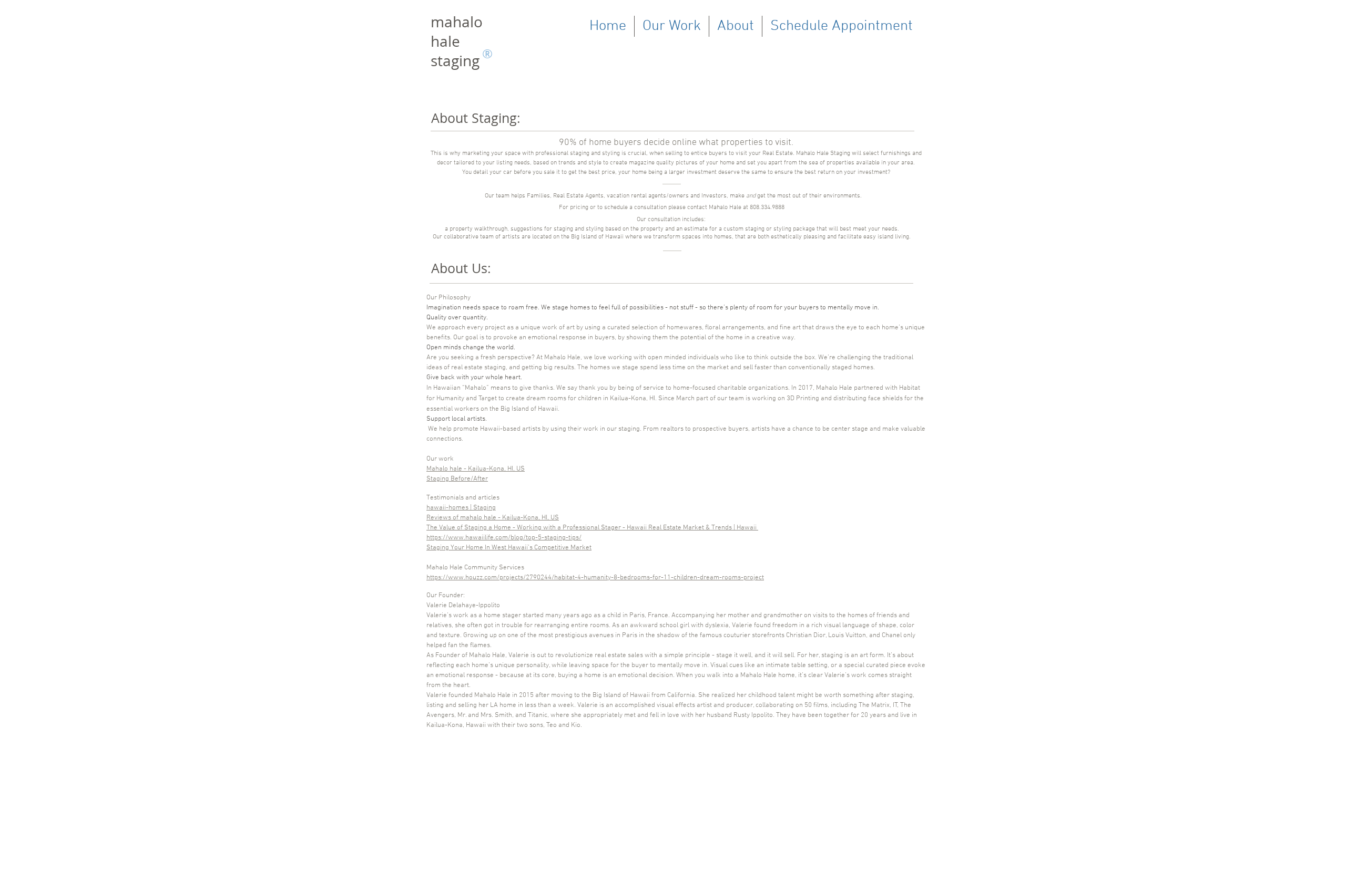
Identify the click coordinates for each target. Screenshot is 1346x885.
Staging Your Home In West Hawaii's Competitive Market (509, 548)
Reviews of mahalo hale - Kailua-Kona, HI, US (492, 518)
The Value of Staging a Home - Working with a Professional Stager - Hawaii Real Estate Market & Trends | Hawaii (592, 528)
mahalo (457, 22)
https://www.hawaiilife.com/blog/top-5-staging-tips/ (504, 538)
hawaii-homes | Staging (461, 508)
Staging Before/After (457, 479)
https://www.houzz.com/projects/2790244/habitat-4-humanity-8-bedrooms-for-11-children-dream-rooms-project (595, 578)
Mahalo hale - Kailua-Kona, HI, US (475, 469)
